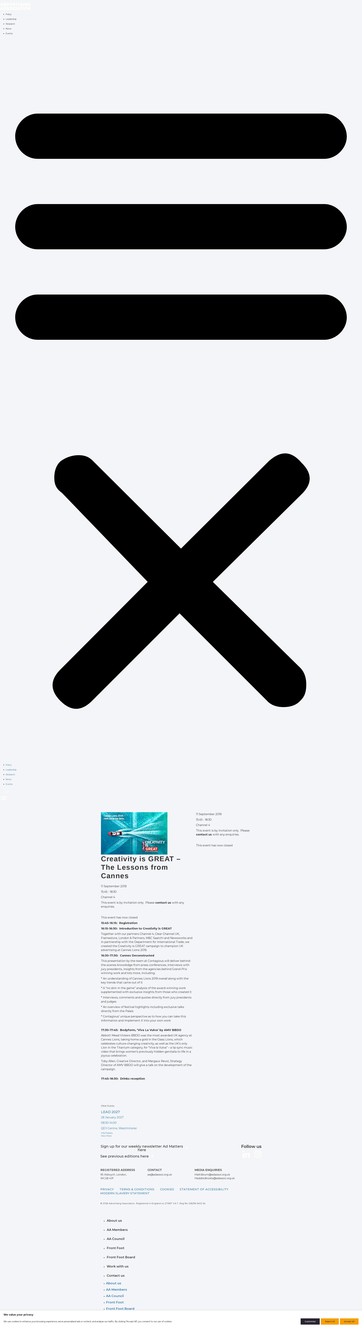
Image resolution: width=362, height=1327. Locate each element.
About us (114, 1221)
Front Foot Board (121, 1257)
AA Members (117, 1230)
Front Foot (115, 1248)
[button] (181, 401)
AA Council (116, 1239)
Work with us (118, 1266)
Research (10, 24)
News (8, 28)
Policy (9, 14)
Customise (310, 1321)
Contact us (116, 1276)
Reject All (330, 1321)
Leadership (11, 19)
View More (106, 1136)
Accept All (349, 1321)
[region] (181, 1318)
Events (9, 33)
